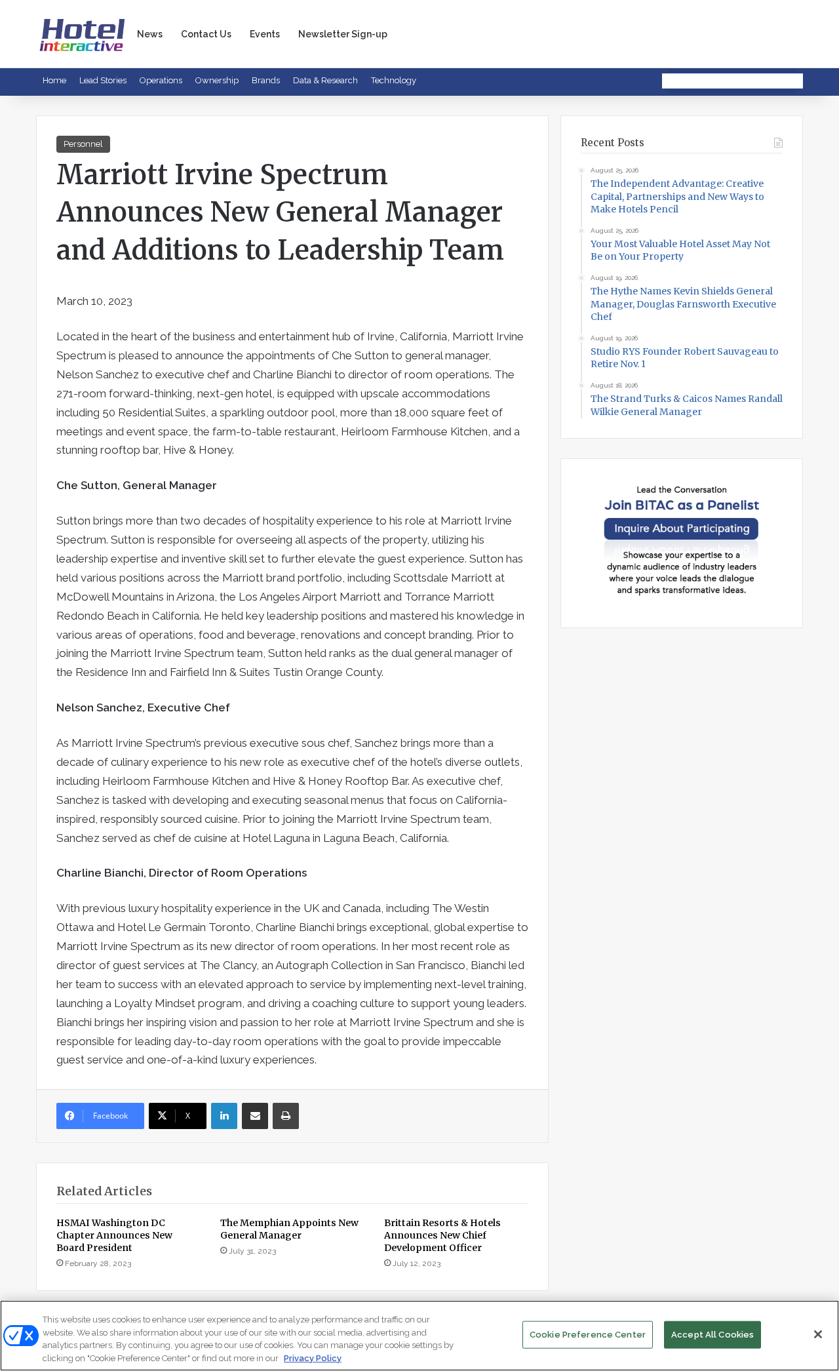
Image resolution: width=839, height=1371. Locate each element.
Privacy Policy (312, 1357)
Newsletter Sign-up (342, 34)
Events (265, 34)
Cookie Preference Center (588, 1335)
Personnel (83, 144)
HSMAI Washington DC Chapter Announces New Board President (114, 1235)
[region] (419, 1335)
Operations (161, 80)
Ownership (217, 80)
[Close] (818, 1334)
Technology (393, 80)
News (150, 34)
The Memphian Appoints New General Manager (289, 1229)
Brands (266, 80)
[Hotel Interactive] (82, 34)
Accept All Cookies (712, 1335)
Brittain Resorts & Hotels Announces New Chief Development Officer (442, 1235)
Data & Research (325, 80)
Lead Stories (103, 80)
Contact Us (206, 34)
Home (54, 80)
